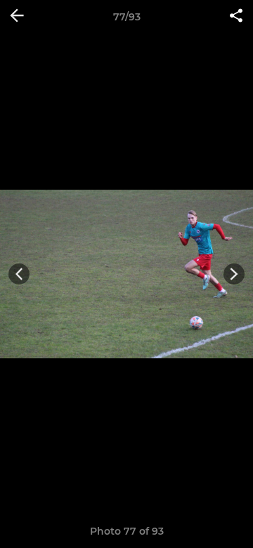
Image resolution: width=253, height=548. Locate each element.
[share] (236, 17)
